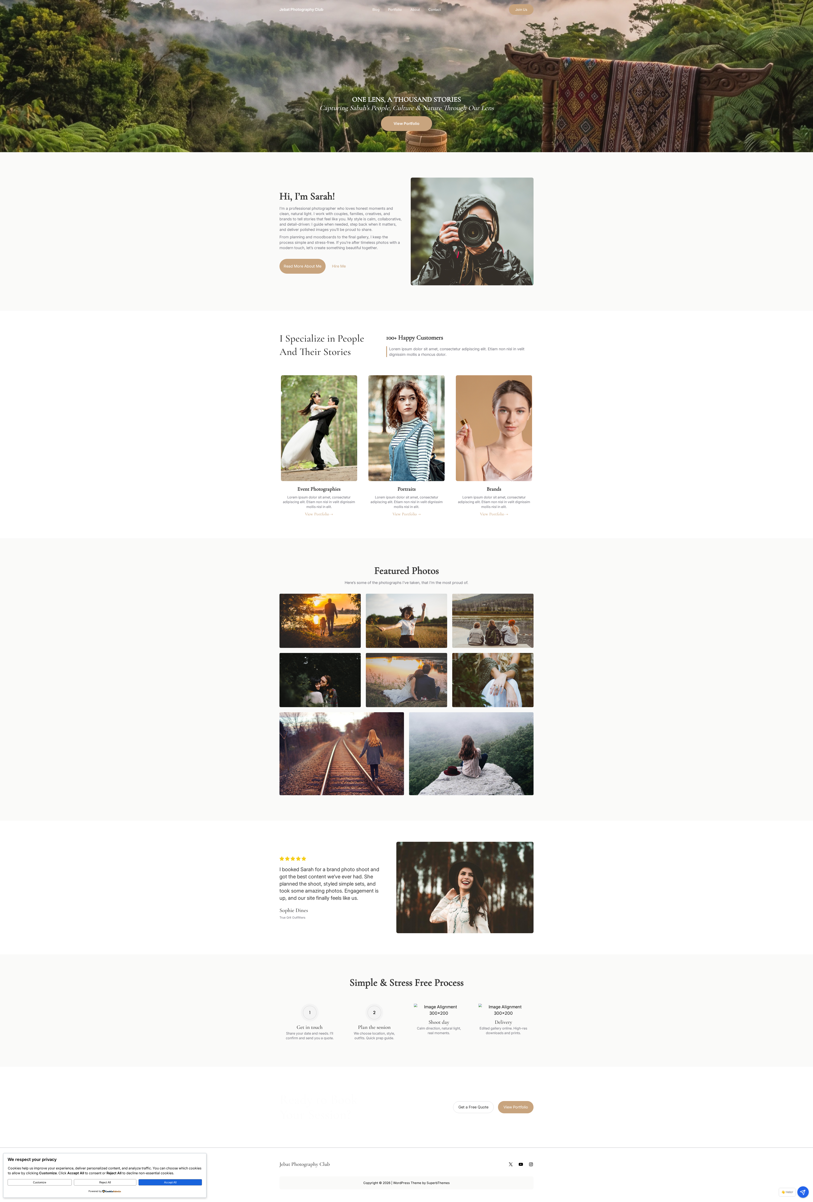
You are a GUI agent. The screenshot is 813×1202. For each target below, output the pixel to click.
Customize (39, 1182)
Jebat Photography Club (301, 9)
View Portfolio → (319, 514)
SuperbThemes (438, 1183)
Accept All (170, 1182)
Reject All (105, 1182)
